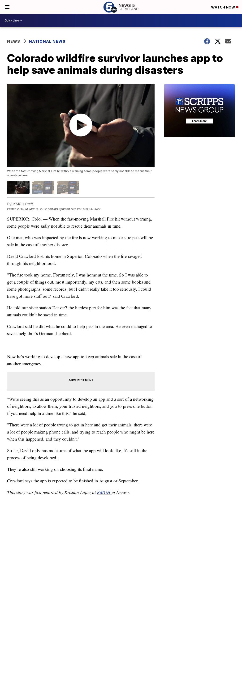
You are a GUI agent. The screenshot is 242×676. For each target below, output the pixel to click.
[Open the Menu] (7, 7)
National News (47, 41)
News (13, 41)
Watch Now (223, 7)
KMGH (104, 492)
